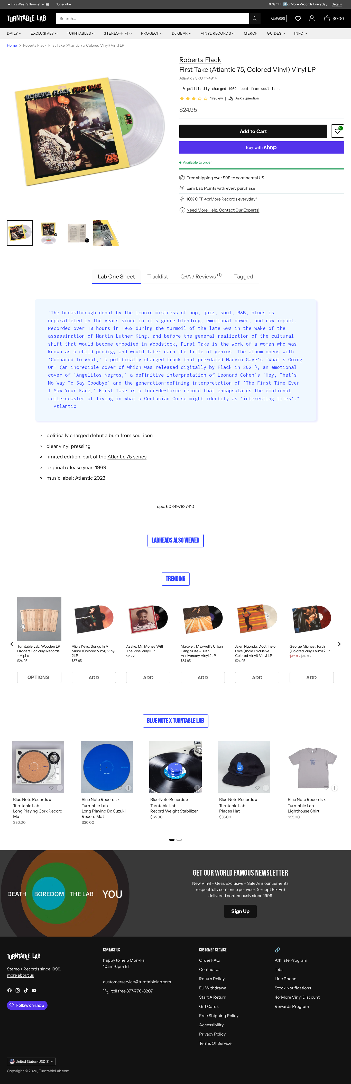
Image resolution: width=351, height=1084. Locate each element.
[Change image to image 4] (106, 233)
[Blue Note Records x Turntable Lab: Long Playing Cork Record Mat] (38, 767)
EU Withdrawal (213, 987)
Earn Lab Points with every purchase (221, 188)
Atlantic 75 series (126, 457)
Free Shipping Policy (218, 1015)
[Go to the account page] (312, 18)
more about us (20, 975)
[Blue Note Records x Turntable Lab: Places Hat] (244, 767)
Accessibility (211, 1024)
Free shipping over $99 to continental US (225, 177)
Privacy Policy (212, 1034)
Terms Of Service (215, 1043)
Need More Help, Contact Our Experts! (223, 210)
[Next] (342, 784)
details (337, 4)
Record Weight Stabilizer (174, 811)
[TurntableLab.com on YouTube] (34, 991)
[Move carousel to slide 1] (171, 840)
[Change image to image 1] (20, 233)
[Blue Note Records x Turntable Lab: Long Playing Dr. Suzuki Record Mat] (107, 767)
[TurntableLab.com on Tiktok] (26, 991)
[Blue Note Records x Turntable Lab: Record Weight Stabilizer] (175, 767)
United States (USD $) (32, 1061)
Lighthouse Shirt (303, 811)
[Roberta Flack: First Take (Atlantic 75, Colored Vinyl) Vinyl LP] (89, 133)
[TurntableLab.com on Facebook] (9, 991)
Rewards (278, 18)
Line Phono (285, 978)
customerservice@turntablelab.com (137, 981)
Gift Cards (209, 1006)
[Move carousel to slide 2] (179, 840)
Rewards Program (292, 1006)
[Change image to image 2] (48, 233)
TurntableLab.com (54, 1071)
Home (12, 45)
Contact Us (209, 969)
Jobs (279, 969)
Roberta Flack (200, 60)
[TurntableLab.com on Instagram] (18, 991)
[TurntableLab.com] (27, 18)
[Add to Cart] (60, 788)
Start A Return (212, 997)
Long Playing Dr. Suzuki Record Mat (104, 813)
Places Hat (229, 811)
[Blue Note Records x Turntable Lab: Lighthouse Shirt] (313, 767)
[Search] (255, 18)
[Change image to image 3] (77, 233)
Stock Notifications (293, 987)
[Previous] (8, 784)
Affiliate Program (291, 960)
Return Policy (212, 978)
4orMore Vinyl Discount (297, 997)
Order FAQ (209, 960)
